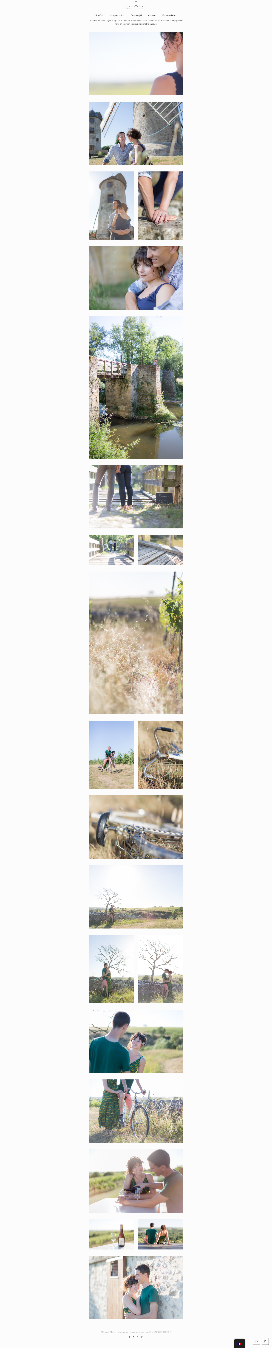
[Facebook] (129, 1336)
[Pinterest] (138, 1336)
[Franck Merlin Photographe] (136, 5)
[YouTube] (134, 1336)
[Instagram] (142, 1336)
